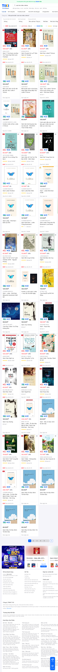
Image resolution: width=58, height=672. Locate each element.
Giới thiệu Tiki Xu (28, 587)
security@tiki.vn (13, 593)
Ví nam (23, 666)
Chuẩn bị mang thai (10, 631)
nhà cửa (37, 8)
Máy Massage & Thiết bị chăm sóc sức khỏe (11, 658)
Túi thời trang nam (27, 664)
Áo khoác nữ (32, 625)
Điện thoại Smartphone (8, 648)
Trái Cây (5, 636)
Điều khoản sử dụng (28, 585)
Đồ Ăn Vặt (46, 664)
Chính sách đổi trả (7, 586)
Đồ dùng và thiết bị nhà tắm (50, 652)
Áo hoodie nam (28, 636)
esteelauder (12, 615)
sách (41, 8)
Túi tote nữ (30, 662)
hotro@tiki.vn (14, 592)
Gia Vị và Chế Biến (47, 662)
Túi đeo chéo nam (30, 666)
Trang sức (43, 635)
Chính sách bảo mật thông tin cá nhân (32, 581)
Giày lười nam (25, 653)
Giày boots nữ (27, 647)
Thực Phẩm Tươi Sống (8, 634)
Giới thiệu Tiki (27, 574)
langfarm (9, 616)
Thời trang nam (26, 632)
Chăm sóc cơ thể (9, 658)
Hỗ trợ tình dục (14, 662)
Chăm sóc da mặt (7, 655)
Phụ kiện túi (35, 662)
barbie (22, 615)
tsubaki (22, 616)
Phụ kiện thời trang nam (49, 630)
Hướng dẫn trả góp (7, 588)
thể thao (45, 8)
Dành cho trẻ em (9, 642)
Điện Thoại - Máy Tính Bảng (10, 647)
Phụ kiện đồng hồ (47, 636)
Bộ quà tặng (47, 666)
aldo (51, 615)
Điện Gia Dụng (6, 666)
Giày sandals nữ (29, 646)
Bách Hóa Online (45, 658)
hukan (13, 616)
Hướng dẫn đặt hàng (7, 581)
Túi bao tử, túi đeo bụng (33, 667)
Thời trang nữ (25, 622)
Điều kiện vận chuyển (29, 592)
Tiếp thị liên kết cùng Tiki (29, 588)
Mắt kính (53, 630)
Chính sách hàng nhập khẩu (9, 590)
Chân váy (31, 626)
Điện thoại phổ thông (9, 650)
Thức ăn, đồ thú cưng (9, 643)
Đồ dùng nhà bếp (6, 668)
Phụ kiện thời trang (46, 628)
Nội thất (47, 651)
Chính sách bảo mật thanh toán (31, 579)
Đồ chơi (16, 624)
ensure (29, 615)
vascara (4, 615)
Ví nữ (36, 661)
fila (19, 616)
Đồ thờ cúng (46, 654)
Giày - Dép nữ (25, 643)
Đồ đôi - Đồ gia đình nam (31, 637)
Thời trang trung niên (29, 629)
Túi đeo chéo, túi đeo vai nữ (28, 661)
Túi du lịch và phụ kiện (48, 624)
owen (26, 615)
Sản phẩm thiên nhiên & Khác (10, 660)
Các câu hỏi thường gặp (8, 577)
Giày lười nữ (33, 647)
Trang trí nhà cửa (44, 648)
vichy (17, 616)
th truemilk (18, 615)
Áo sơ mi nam (30, 634)
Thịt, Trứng (9, 636)
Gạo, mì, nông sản (10, 639)
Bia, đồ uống (7, 640)
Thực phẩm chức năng (10, 656)
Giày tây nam (31, 653)
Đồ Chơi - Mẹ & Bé (7, 622)
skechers (47, 615)
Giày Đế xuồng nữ (30, 648)
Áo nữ (23, 624)
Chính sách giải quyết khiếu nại (31, 583)
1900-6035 (9, 574)
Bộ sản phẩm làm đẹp (11, 663)
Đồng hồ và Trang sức (46, 633)
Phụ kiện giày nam (29, 655)
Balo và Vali (44, 622)
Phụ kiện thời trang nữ (45, 630)
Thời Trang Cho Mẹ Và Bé (8, 624)
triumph (54, 615)
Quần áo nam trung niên (30, 639)
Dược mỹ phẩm (15, 664)
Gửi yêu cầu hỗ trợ (7, 579)
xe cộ (21, 8)
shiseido (5, 616)
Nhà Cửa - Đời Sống (46, 647)
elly (41, 615)
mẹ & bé (26, 8)
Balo (42, 624)
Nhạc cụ (51, 654)
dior (8, 615)
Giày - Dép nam (26, 651)
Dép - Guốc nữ (31, 645)
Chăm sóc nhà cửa (11, 644)
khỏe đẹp (31, 8)
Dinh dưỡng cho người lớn (10, 629)
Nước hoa (8, 662)
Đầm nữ (27, 624)
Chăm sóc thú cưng (45, 660)
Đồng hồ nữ (48, 635)
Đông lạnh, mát (12, 638)
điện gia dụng (16, 8)
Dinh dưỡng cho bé (10, 628)
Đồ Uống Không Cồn (48, 665)
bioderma (37, 615)
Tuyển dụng (27, 578)
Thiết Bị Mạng (48, 643)
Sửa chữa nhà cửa (47, 650)
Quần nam (30, 633)
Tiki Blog (26, 576)
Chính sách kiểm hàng (8, 584)
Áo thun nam (24, 633)
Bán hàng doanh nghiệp (29, 590)
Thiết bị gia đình (14, 668)
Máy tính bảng (9, 651)
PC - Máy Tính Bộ (47, 644)
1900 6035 (9, 608)
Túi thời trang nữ (26, 659)
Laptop (53, 644)
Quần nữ (31, 624)
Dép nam (29, 654)
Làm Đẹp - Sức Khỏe (8, 653)
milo (44, 615)
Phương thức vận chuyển (8, 582)
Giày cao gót (25, 645)
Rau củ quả (7, 637)
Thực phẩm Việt (14, 637)
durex (33, 615)
